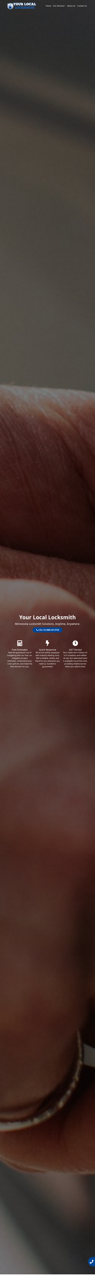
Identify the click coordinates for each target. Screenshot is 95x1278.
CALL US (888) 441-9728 (48, 630)
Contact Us (82, 6)
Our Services (58, 6)
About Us (71, 6)
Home (48, 6)
